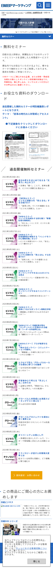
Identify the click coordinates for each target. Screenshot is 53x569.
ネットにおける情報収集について (26, 549)
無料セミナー (8, 36)
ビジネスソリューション (14, 12)
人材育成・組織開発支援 (33, 12)
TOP (3, 12)
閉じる (36, 561)
